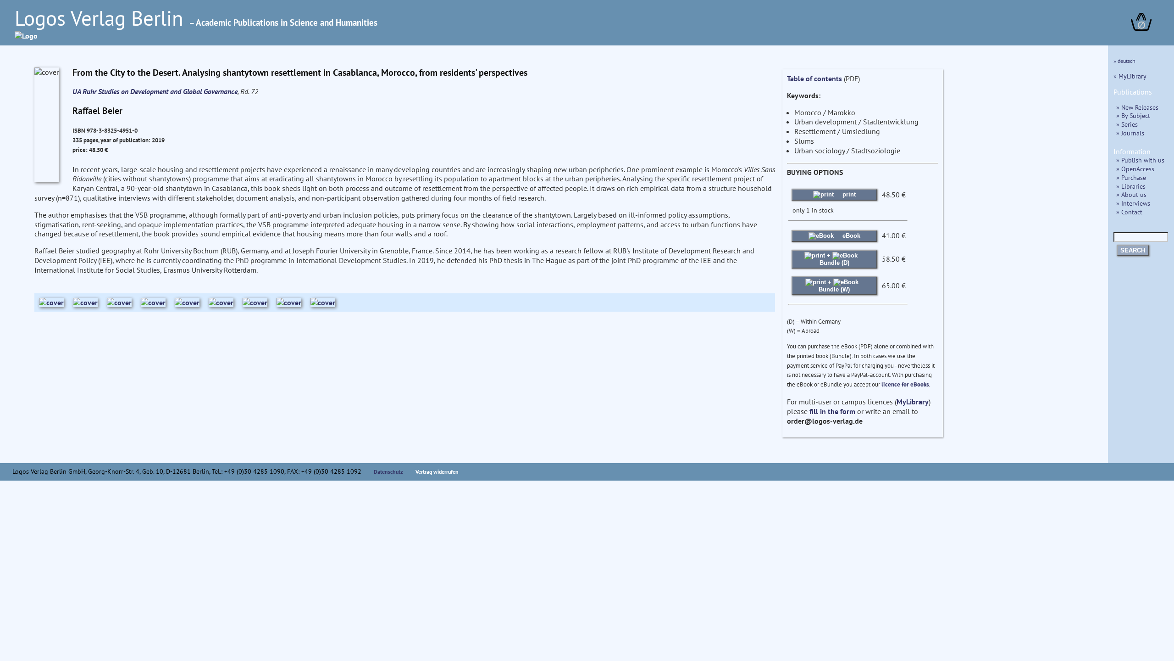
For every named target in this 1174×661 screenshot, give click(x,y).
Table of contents (814, 78)
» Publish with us (1140, 160)
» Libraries (1131, 186)
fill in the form (832, 411)
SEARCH (1132, 250)
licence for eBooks (905, 384)
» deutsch (1124, 60)
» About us (1131, 194)
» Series (1127, 124)
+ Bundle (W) (834, 286)
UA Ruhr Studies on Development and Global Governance (155, 91)
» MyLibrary (1129, 76)
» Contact (1129, 211)
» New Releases (1137, 107)
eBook (850, 235)
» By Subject (1133, 115)
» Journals (1130, 133)
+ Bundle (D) (834, 259)
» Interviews (1133, 203)
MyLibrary (913, 401)
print (848, 194)
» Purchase (1131, 177)
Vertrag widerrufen (437, 471)
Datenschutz (388, 471)
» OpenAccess (1135, 168)
